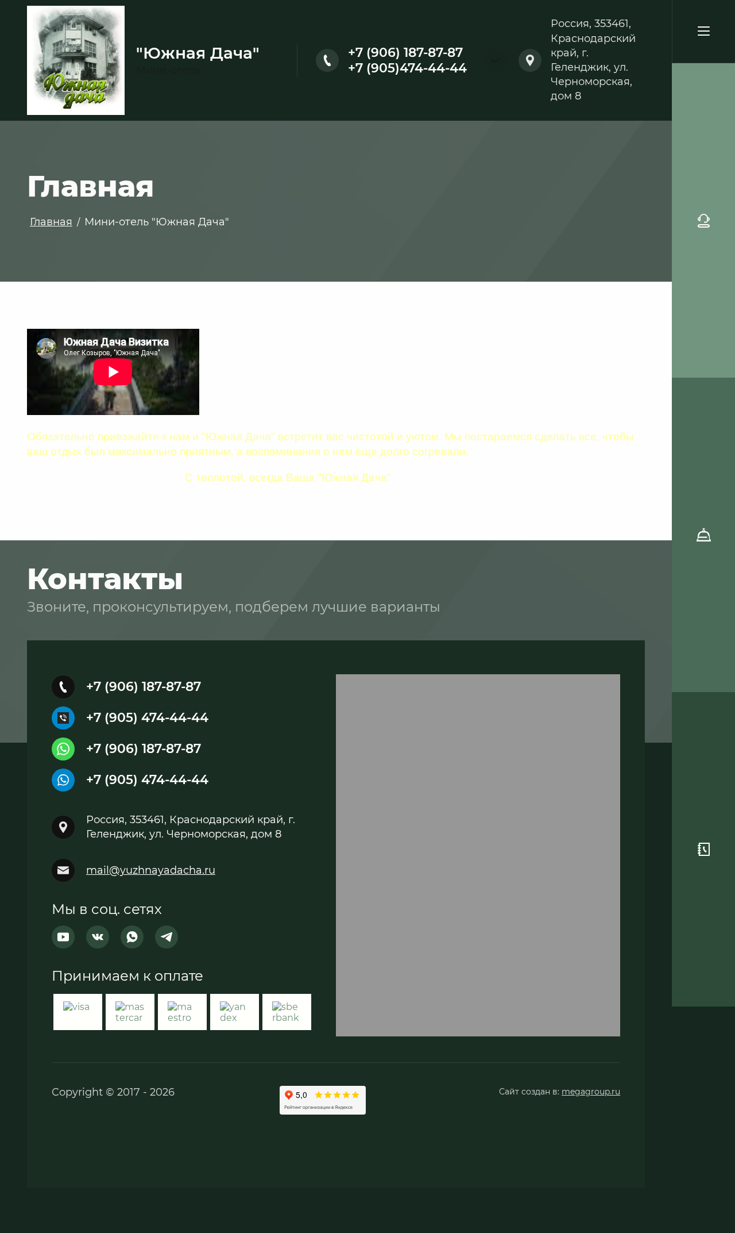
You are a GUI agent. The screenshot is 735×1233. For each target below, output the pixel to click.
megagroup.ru (591, 1091)
